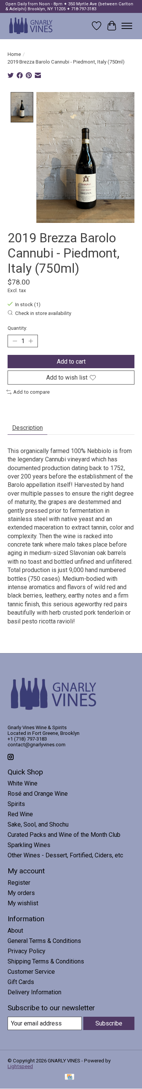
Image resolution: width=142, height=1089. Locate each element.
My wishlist (23, 903)
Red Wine (20, 814)
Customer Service (31, 971)
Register (19, 882)
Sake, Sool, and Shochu (38, 824)
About (15, 930)
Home (14, 54)
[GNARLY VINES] (31, 26)
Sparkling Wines (29, 845)
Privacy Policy (26, 951)
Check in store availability (43, 313)
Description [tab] (27, 427)
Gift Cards (21, 982)
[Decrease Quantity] (15, 341)
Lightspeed (20, 1066)
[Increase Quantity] (31, 341)
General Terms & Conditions (44, 940)
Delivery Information (34, 992)
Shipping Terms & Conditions (46, 961)
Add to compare (31, 392)
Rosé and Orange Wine (38, 793)
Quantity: (17, 328)
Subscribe (108, 1023)
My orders (21, 893)
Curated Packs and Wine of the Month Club (64, 834)
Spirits (16, 804)
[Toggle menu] (126, 25)
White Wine (22, 783)
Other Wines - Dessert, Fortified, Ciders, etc (65, 855)
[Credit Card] (69, 1077)
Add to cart (71, 361)
